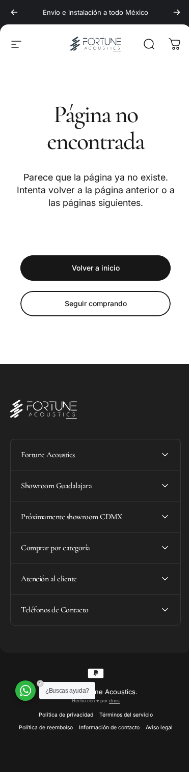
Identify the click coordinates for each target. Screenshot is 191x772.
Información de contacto (105, 727)
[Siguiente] (177, 12)
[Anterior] (14, 12)
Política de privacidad (62, 714)
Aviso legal (155, 727)
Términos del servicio (122, 714)
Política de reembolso (42, 727)
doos (110, 700)
